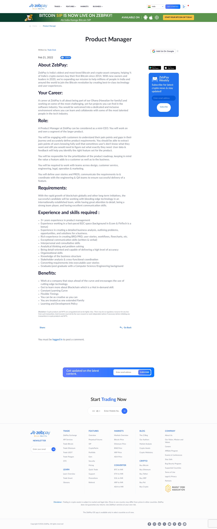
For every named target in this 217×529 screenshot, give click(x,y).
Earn (90, 457)
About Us (168, 435)
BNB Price (118, 448)
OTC (65, 461)
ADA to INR (118, 487)
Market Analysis (146, 444)
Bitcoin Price (119, 440)
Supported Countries (173, 468)
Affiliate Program (171, 451)
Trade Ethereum (69, 448)
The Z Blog (144, 435)
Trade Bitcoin (68, 444)
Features (70, 6)
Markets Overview (121, 435)
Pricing (91, 465)
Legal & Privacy (171, 476)
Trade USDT (67, 452)
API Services (68, 440)
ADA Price (118, 457)
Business (97, 6)
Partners (168, 481)
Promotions (93, 478)
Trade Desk (51, 50)
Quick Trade (93, 470)
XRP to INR (118, 482)
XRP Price (118, 452)
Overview (92, 435)
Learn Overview (69, 474)
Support (92, 474)
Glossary (66, 482)
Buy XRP (143, 478)
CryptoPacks (93, 448)
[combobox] (96, 411)
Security (92, 461)
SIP (90, 444)
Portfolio (92, 452)
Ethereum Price (120, 444)
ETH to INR (118, 474)
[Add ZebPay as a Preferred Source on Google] (163, 51)
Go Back (127, 328)
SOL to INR (118, 478)
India (153, 6)
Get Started (172, 6)
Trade (57, 6)
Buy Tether (144, 474)
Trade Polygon (68, 457)
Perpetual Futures (95, 440)
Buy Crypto (144, 487)
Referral (92, 482)
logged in (57, 339)
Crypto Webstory (146, 452)
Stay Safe (168, 459)
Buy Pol (142, 482)
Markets (84, 6)
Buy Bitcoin (144, 465)
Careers (168, 447)
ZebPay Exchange (70, 435)
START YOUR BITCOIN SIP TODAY (178, 17)
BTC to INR (118, 470)
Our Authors (144, 440)
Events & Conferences (173, 455)
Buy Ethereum (145, 470)
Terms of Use (170, 472)
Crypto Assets (145, 448)
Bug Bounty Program (173, 464)
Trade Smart (67, 478)
